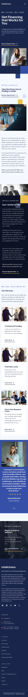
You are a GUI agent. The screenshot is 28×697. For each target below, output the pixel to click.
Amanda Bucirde (14, 499)
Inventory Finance (6, 654)
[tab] (13, 508)
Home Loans (5, 643)
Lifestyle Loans (5, 647)
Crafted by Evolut (19, 694)
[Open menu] (25, 4)
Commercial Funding (7, 657)
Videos (3, 677)
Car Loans (4, 640)
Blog (3, 670)
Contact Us (4, 684)
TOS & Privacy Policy (9, 694)
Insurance (4, 650)
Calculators (4, 667)
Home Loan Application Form (9, 674)
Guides (3, 681)
